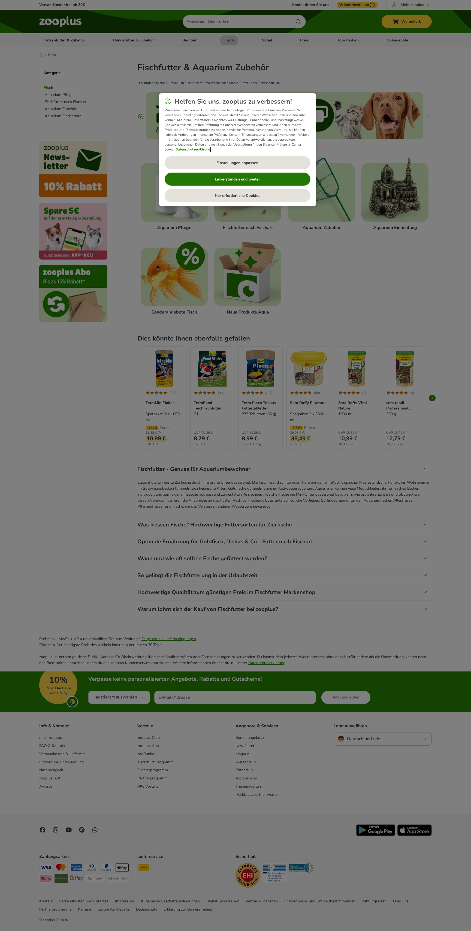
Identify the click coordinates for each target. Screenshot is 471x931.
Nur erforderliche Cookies (237, 195)
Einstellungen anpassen (237, 162)
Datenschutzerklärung (193, 149)
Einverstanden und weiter (237, 179)
